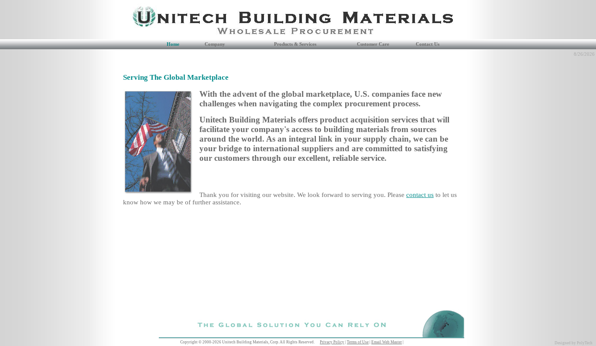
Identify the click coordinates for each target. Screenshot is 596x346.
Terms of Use (358, 342)
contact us (420, 194)
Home (173, 44)
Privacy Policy (332, 342)
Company (215, 44)
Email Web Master (386, 342)
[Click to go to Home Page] (136, 37)
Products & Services (295, 44)
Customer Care (373, 44)
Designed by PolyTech (574, 343)
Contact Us (427, 44)
